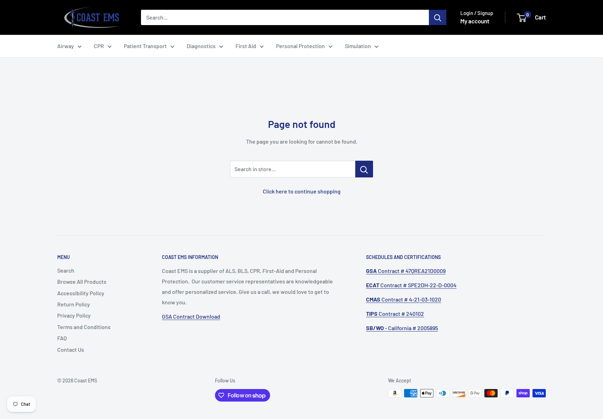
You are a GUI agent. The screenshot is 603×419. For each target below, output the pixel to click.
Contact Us (70, 349)
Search (65, 270)
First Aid (246, 46)
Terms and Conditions (84, 326)
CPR (99, 46)
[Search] (437, 17)
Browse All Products (81, 281)
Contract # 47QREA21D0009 (406, 270)
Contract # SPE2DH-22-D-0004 (411, 285)
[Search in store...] (364, 169)
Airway (65, 46)
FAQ (62, 338)
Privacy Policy (74, 315)
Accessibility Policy (80, 293)
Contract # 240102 (395, 313)
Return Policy (73, 304)
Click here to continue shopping (302, 191)
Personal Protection (300, 46)
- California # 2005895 (402, 328)
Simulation (358, 46)
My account (474, 20)
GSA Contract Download (191, 316)
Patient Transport (145, 46)
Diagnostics (201, 46)
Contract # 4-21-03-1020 (403, 299)
